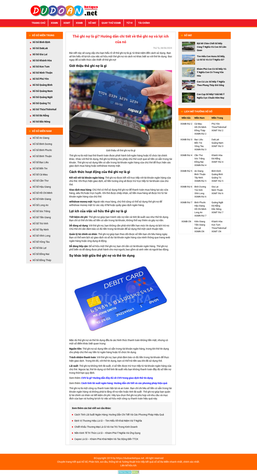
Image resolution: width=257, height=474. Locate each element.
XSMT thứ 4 (217, 162)
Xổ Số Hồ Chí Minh (42, 192)
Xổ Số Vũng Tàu (41, 241)
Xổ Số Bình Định (41, 42)
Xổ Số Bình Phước (42, 150)
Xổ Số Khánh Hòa (42, 60)
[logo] (64, 10)
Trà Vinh (198, 190)
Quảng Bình (217, 174)
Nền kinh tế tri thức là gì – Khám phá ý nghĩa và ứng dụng (107, 433)
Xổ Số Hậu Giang (42, 186)
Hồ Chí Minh (200, 127)
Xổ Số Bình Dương (42, 144)
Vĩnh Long (199, 193)
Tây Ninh (198, 177)
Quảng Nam (217, 143)
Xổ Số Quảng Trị (42, 103)
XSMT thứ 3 (217, 146)
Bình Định (216, 171)
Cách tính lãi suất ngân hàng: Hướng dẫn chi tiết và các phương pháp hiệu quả (124, 383)
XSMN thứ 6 (200, 196)
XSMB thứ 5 (186, 171)
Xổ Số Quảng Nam (43, 91)
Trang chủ (38, 22)
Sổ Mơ (92, 22)
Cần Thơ (198, 155)
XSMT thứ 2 (217, 130)
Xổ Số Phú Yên (41, 78)
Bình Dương (200, 186)
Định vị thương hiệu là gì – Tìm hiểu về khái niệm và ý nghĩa (108, 420)
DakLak (215, 139)
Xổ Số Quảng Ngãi (43, 97)
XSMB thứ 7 (186, 202)
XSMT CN (216, 231)
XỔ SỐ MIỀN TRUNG (43, 35)
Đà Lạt (197, 228)
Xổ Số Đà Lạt (40, 248)
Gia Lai (215, 186)
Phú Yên (216, 123)
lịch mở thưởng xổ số (198, 111)
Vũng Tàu (199, 146)
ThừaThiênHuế (219, 127)
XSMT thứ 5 (217, 181)
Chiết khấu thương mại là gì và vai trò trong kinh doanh (106, 426)
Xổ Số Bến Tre (40, 168)
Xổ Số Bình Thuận (42, 156)
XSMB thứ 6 (186, 186)
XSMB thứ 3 (186, 139)
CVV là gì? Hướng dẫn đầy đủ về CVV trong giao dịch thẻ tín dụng (117, 378)
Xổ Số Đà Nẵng (41, 115)
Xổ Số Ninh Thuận (42, 72)
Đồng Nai (199, 162)
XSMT (66, 22)
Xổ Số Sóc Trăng (41, 211)
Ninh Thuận (217, 190)
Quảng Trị (216, 177)
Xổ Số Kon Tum (41, 66)
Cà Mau (198, 123)
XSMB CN (186, 221)
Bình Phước (200, 202)
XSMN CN (199, 231)
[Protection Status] (128, 471)
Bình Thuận (200, 174)
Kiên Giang (199, 221)
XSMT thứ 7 (217, 212)
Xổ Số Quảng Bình (42, 85)
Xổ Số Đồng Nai (41, 254)
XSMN (54, 22)
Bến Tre (198, 143)
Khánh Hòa (217, 155)
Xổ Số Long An (40, 205)
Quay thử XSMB (111, 22)
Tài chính (144, 22)
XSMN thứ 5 (200, 181)
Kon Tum (216, 224)
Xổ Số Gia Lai (40, 54)
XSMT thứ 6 (217, 193)
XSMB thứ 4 (186, 155)
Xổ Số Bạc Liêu (41, 162)
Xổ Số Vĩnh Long (41, 235)
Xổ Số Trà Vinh (40, 223)
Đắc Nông (216, 209)
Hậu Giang (199, 205)
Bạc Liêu (198, 139)
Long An (198, 212)
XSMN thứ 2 (200, 133)
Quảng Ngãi (217, 202)
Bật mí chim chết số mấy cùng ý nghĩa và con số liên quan (211, 47)
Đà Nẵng (216, 158)
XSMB (79, 22)
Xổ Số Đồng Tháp (42, 260)
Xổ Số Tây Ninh (41, 229)
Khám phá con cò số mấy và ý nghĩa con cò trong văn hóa (211, 72)
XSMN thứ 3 (200, 149)
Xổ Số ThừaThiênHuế (44, 109)
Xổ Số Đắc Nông (41, 121)
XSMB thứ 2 (186, 123)
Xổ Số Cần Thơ (40, 180)
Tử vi (129, 22)
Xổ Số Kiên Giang (42, 199)
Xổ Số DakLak (40, 48)
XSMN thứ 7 (200, 215)
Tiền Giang (199, 224)
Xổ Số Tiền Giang (42, 217)
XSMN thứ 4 (200, 165)
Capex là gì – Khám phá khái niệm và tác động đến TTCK (106, 439)
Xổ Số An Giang (41, 137)
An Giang (198, 171)
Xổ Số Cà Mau (40, 174)
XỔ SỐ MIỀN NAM (42, 131)
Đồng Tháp (199, 130)
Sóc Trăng (199, 158)
